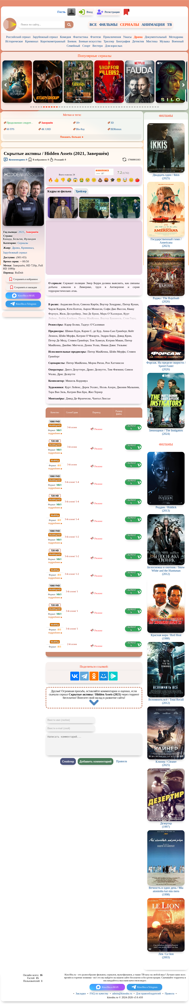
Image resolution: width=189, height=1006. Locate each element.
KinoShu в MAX (26, 295)
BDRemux (116, 129)
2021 (21, 231)
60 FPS (10, 129)
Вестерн (97, 45)
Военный (178, 41)
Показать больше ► (72, 137)
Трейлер (81, 191)
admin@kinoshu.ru (122, 993)
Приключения (112, 37)
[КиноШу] (10, 24)
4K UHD (46, 129)
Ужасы (127, 37)
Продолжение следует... (20, 122)
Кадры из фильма (59, 191)
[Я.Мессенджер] (113, 676)
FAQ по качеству (99, 993)
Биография (123, 41)
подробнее (54, 433)
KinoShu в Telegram (26, 303)
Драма (138, 37)
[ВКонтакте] (74, 676)
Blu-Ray (80, 129)
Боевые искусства (90, 41)
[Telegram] (84, 676)
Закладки (81, 993)
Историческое (14, 41)
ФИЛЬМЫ (108, 24)
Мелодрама (176, 37)
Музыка (165, 41)
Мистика (151, 41)
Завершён (47, 122)
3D (112, 122)
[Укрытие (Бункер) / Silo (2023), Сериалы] (109, 102)
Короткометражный (52, 41)
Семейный (73, 45)
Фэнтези (95, 37)
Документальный (156, 37)
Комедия (65, 37)
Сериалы (23, 243)
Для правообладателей (148, 993)
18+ (78, 122)
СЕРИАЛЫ (129, 24)
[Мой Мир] (103, 676)
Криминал (31, 41)
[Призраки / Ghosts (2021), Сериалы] (17, 102)
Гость (61, 12)
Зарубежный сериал (45, 37)
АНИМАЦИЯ (153, 24)
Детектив (138, 41)
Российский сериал (18, 37)
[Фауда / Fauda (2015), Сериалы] (78, 102)
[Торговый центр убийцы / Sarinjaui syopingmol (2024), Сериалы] (47, 102)
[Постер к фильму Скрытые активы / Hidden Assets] (23, 225)
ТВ (169, 24)
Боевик (72, 41)
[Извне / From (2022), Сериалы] (139, 102)
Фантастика (80, 37)
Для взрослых (113, 45)
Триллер (109, 41)
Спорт (86, 45)
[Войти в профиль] (71, 12)
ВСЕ (93, 24)
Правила (121, 761)
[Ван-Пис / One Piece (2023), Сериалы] (170, 102)
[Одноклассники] (94, 676)
